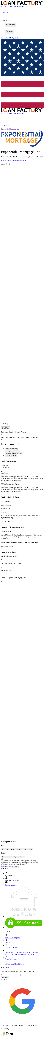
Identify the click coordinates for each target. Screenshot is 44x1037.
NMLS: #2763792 (11, 947)
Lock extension (6, 505)
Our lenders (5, 125)
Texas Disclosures (11, 959)
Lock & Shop (5, 521)
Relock (3, 512)
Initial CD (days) (6, 570)
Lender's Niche (6, 531)
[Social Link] (22, 1021)
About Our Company (12, 938)
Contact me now (10, 885)
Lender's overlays (7, 546)
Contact (7, 942)
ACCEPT (15, 866)
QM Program (5, 465)
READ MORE (6, 866)
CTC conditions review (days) (11, 563)
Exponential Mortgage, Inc (10, 129)
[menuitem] (10, 25)
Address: (4, 157)
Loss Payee (5, 473)
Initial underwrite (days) (9, 556)
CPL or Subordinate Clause (10, 484)
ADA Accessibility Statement (15, 964)
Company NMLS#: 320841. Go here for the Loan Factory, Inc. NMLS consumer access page (22, 953)
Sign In (3, 38)
